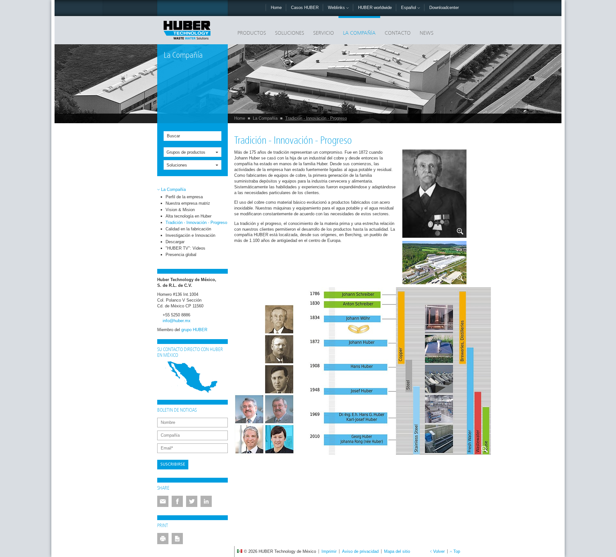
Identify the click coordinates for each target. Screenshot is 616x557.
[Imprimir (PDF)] (177, 538)
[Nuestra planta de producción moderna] (434, 262)
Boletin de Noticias (177, 410)
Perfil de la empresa (184, 196)
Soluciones (289, 33)
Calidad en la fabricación (188, 229)
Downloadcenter (444, 7)
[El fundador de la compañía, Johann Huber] (434, 194)
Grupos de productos (186, 152)
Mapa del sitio (397, 551)
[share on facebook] (177, 501)
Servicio (323, 33)
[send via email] (162, 501)
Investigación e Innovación (190, 235)
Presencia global (181, 254)
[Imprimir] (162, 538)
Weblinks (337, 7)
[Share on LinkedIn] (206, 501)
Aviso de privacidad (360, 551)
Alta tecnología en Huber (188, 216)
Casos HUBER (305, 7)
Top (456, 551)
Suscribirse (172, 464)
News (426, 33)
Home (276, 7)
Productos (251, 33)
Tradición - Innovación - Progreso (316, 118)
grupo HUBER (194, 329)
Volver (439, 551)
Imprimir (329, 551)
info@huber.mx (177, 320)
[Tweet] (191, 501)
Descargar (175, 241)
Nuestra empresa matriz (188, 203)
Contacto (398, 33)
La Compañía (359, 33)
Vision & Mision (180, 209)
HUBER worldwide (375, 7)
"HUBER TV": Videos (185, 248)
